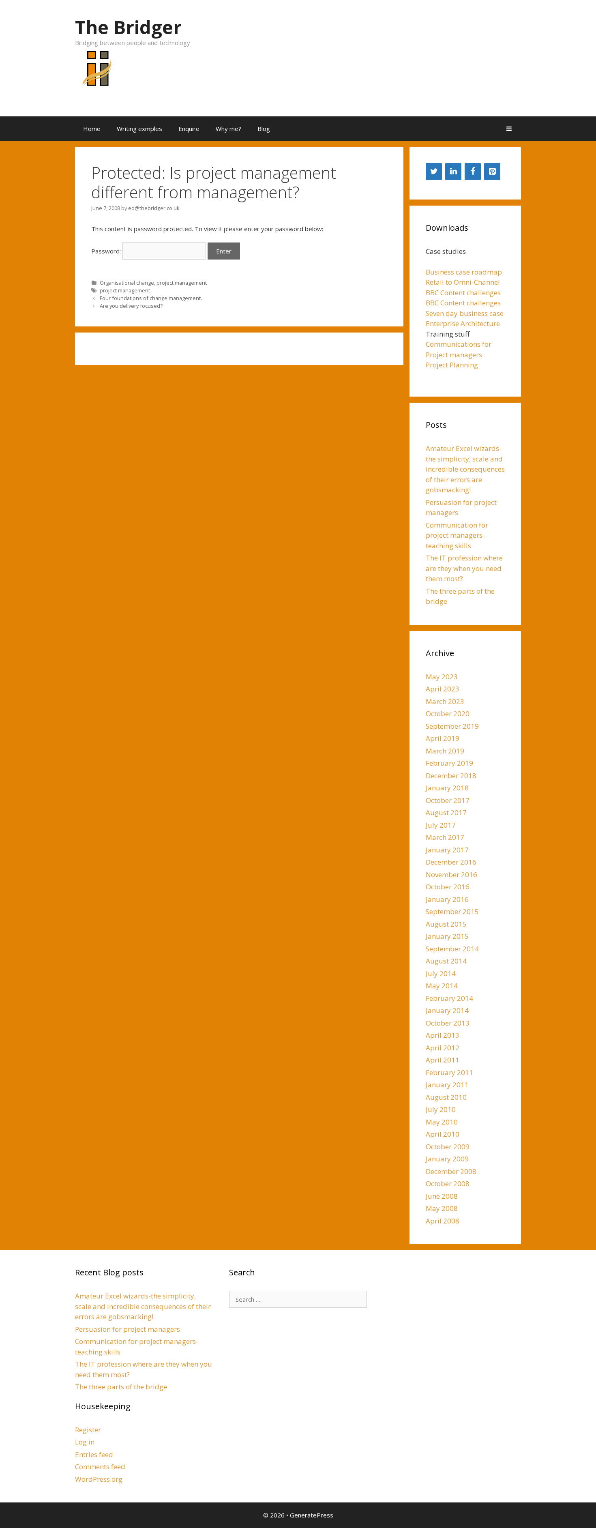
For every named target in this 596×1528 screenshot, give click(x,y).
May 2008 (442, 1208)
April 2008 (442, 1220)
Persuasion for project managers (127, 1329)
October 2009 (448, 1146)
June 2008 (442, 1196)
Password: (106, 251)
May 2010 (442, 1122)
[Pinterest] (492, 171)
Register (88, 1429)
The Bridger (128, 27)
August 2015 (446, 924)
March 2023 (445, 701)
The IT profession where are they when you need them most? (464, 568)
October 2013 (448, 1023)
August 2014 (446, 961)
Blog (263, 128)
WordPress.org (98, 1479)
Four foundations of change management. (151, 298)
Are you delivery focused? (131, 305)
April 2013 (442, 1035)
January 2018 (447, 787)
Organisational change (127, 282)
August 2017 (446, 812)
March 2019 (445, 750)
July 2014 (441, 973)
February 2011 (449, 1072)
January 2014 (447, 1010)
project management (182, 282)
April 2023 (442, 688)
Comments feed (100, 1466)
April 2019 (442, 738)
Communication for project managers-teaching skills (457, 535)
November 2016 (451, 874)
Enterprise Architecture (463, 323)
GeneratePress (311, 1515)
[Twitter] (434, 171)
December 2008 (451, 1171)
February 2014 (449, 998)
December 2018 (451, 775)
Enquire (188, 128)
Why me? (228, 128)
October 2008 (448, 1183)
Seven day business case (465, 313)
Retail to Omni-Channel (463, 282)
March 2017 (445, 837)
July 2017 (441, 825)
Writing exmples (139, 128)
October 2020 (448, 713)
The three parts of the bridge (121, 1386)
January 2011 (447, 1084)
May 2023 (442, 676)
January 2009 (447, 1158)
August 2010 (446, 1097)
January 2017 (447, 849)
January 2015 (447, 936)
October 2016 (448, 886)
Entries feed (94, 1454)
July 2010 (441, 1109)
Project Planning (452, 364)
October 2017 (448, 800)
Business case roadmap (464, 272)
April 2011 (442, 1059)
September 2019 (452, 726)
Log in (84, 1441)
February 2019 (449, 763)
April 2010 (442, 1134)
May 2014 (442, 985)
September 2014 (452, 948)
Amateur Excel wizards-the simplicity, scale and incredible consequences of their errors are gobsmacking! (465, 469)
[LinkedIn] (453, 171)
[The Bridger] (95, 73)
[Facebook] (473, 171)
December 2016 (451, 862)
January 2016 (447, 899)
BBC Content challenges (463, 292)
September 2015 (452, 911)
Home (92, 128)
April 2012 (442, 1047)
